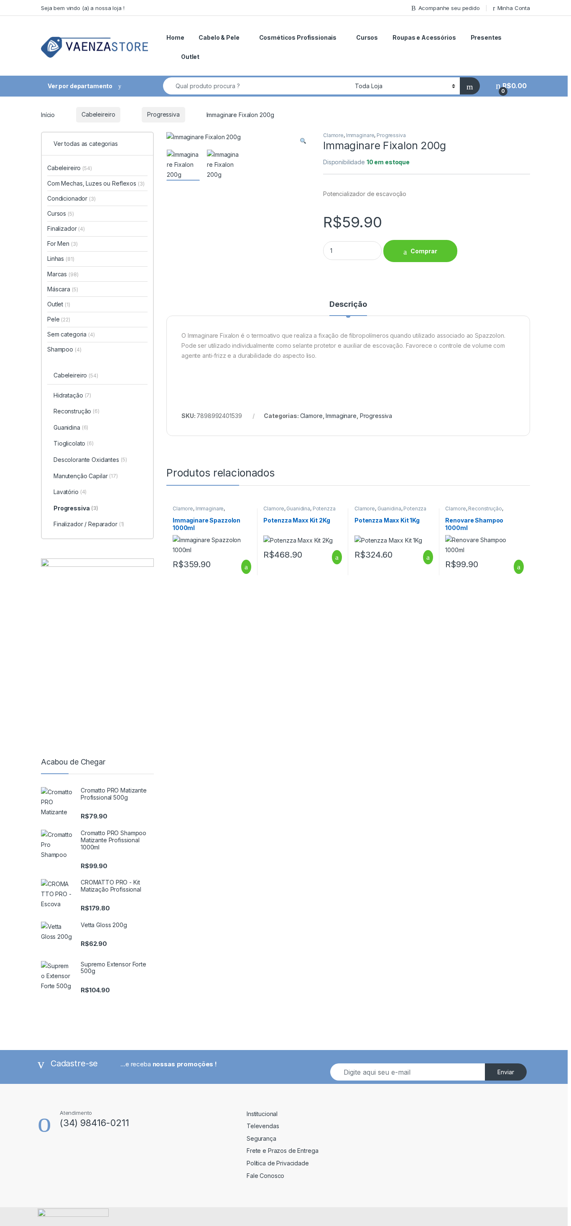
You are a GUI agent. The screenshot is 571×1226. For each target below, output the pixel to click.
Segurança (261, 1138)
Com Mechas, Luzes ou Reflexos (95, 183)
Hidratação (72, 395)
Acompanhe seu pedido (449, 8)
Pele (58, 319)
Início (48, 114)
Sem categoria (71, 334)
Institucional (262, 1113)
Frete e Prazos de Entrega (283, 1150)
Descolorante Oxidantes (90, 459)
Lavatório (70, 491)
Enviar (505, 1072)
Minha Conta (513, 8)
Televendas (263, 1125)
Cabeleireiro (98, 114)
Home (175, 37)
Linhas (60, 258)
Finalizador (66, 228)
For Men (62, 243)
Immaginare (360, 135)
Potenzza (324, 508)
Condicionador (71, 198)
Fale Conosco (265, 1175)
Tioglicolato (74, 443)
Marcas (62, 274)
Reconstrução (485, 508)
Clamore (333, 135)
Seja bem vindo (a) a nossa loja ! (82, 8)
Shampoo (64, 349)
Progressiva (163, 114)
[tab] (348, 308)
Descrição (348, 304)
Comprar (423, 251)
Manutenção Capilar (86, 475)
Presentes (486, 37)
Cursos (367, 37)
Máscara (62, 289)
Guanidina (298, 508)
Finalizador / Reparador (89, 524)
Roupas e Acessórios (424, 37)
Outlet (190, 56)
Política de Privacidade (278, 1163)
